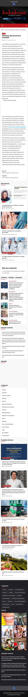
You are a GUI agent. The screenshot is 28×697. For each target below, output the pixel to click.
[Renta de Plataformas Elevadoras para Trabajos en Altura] (4, 305)
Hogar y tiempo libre (12, 281)
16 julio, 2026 (9, 466)
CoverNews (10, 694)
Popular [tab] (11, 278)
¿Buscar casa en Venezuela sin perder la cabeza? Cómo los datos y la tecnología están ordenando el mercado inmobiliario (16, 286)
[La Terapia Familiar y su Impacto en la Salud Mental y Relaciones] (14, 194)
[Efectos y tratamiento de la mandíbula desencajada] (14, 220)
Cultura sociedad (6, 395)
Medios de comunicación (8, 415)
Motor (10, 291)
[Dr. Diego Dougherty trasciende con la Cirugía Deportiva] (14, 246)
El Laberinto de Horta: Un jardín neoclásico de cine (15, 322)
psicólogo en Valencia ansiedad (17, 127)
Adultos (4, 389)
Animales (4, 392)
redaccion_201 (5, 260)
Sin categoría (5, 432)
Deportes (4, 252)
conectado (15, 271)
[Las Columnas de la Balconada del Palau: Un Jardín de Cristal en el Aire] (4, 313)
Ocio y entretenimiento (13, 311)
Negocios (13, 291)
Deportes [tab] (19, 278)
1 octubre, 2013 (10, 40)
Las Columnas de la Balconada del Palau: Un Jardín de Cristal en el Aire (16, 315)
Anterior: (10, 172)
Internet (4, 409)
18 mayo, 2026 (9, 522)
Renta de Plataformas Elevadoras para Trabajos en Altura (15, 307)
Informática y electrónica (8, 407)
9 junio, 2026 (9, 496)
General (9, 252)
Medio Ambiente (6, 412)
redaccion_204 (5, 234)
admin (4, 40)
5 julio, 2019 (12, 260)
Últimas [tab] (4, 278)
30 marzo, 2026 (10, 549)
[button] (2, 25)
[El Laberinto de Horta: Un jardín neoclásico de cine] (4, 321)
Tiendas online (5, 435)
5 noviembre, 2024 (10, 208)
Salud (4, 33)
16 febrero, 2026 (10, 575)
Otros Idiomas (5, 427)
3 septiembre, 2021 (13, 234)
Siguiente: (10, 176)
